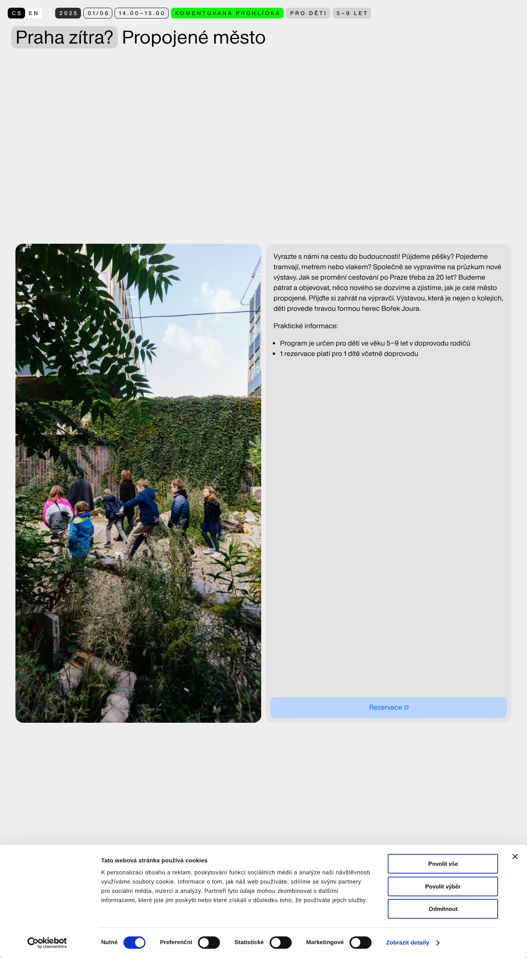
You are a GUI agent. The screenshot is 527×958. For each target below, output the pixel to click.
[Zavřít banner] (515, 856)
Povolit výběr (443, 886)
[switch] (209, 942)
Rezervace (385, 707)
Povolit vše (443, 863)
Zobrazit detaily (407, 942)
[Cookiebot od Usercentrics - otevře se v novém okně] (50, 943)
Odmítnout (443, 909)
